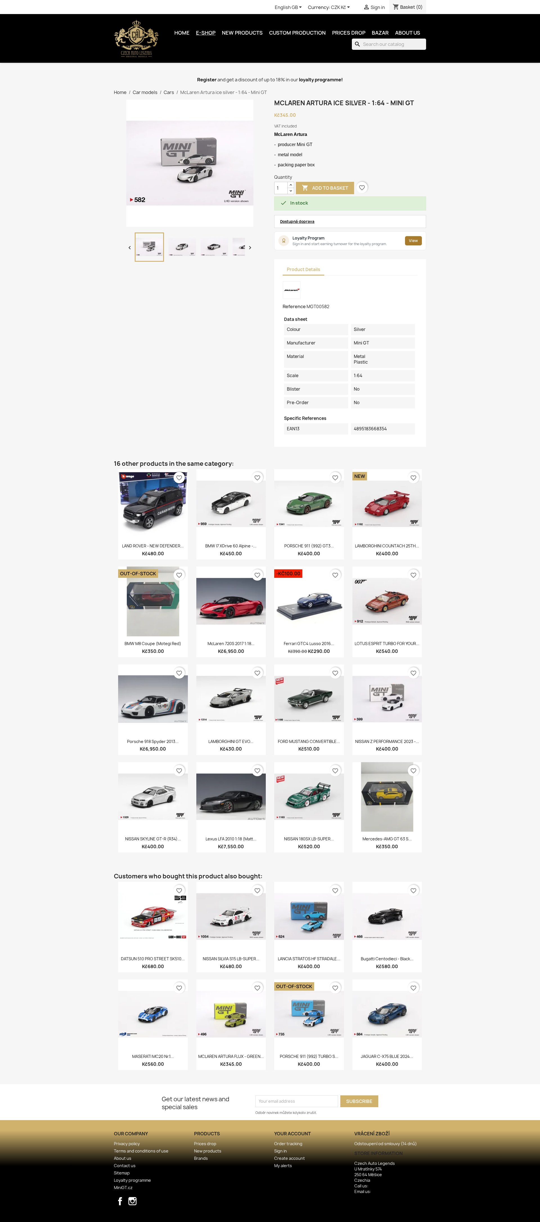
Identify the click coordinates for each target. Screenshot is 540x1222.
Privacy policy (127, 1143)
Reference (294, 306)
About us (407, 32)
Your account (292, 1134)
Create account (289, 1158)
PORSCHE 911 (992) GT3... (309, 546)
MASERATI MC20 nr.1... (153, 1056)
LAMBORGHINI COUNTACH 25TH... (387, 546)
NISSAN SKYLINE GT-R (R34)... (153, 838)
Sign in (280, 1151)
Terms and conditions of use (141, 1151)
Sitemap (122, 1173)
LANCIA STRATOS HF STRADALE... (309, 958)
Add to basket (325, 187)
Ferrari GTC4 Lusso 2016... (309, 643)
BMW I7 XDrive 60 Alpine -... (230, 546)
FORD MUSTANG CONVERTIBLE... (309, 741)
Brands (201, 1158)
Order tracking (288, 1143)
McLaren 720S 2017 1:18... (231, 643)
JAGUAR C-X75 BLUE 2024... (387, 1056)
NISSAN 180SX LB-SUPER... (309, 838)
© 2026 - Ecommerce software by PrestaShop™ (270, 1214)
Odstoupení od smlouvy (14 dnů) (385, 1143)
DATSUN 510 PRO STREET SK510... (153, 958)
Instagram (132, 1201)
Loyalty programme (132, 1180)
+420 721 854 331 (384, 1186)
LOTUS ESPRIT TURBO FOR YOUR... (387, 643)
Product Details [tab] (303, 269)
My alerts (283, 1165)
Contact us (125, 1165)
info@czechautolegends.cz (398, 1191)
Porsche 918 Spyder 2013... (153, 741)
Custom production (297, 32)
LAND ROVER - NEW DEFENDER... (153, 546)
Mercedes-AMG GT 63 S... (387, 838)
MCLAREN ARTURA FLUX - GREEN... (231, 1056)
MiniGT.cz (123, 1187)
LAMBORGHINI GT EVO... (230, 741)
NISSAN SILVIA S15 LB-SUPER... (231, 958)
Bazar (380, 32)
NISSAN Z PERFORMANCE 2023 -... (387, 741)
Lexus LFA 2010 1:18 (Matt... (231, 838)
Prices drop (348, 32)
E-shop (205, 32)
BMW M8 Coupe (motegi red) (153, 643)
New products (242, 32)
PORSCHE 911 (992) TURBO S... (309, 1056)
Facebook (120, 1201)
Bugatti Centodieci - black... (387, 958)
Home (182, 32)
